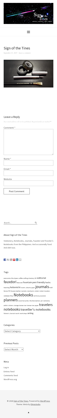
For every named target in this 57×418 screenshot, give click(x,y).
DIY (36, 278)
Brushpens (15, 278)
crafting (25, 278)
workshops (23, 313)
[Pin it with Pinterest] (14, 260)
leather (18, 291)
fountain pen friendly (34, 282)
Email (7, 168)
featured (20, 283)
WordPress (45, 401)
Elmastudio (35, 404)
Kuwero (13, 291)
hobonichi (15, 287)
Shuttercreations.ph (36, 301)
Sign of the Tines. (21, 401)
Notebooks (23, 295)
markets (24, 291)
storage (16, 305)
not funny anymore (39, 296)
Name (7, 158)
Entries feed (9, 371)
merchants (30, 291)
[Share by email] (20, 260)
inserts (23, 288)
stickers (10, 305)
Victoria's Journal (9, 313)
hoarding (7, 288)
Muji (11, 296)
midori (37, 291)
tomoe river (23, 305)
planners (11, 300)
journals (42, 286)
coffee (21, 278)
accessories (7, 278)
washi (17, 313)
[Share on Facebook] (5, 260)
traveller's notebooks (35, 309)
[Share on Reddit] (11, 260)
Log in (6, 367)
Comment (9, 127)
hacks (48, 282)
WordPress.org (10, 379)
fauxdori (10, 281)
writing (30, 313)
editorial (41, 277)
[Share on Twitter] (8, 260)
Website (8, 179)
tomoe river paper (33, 305)
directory (31, 278)
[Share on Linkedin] (17, 260)
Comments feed (11, 375)
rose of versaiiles (23, 301)
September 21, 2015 (10, 53)
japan (33, 288)
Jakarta (28, 288)
